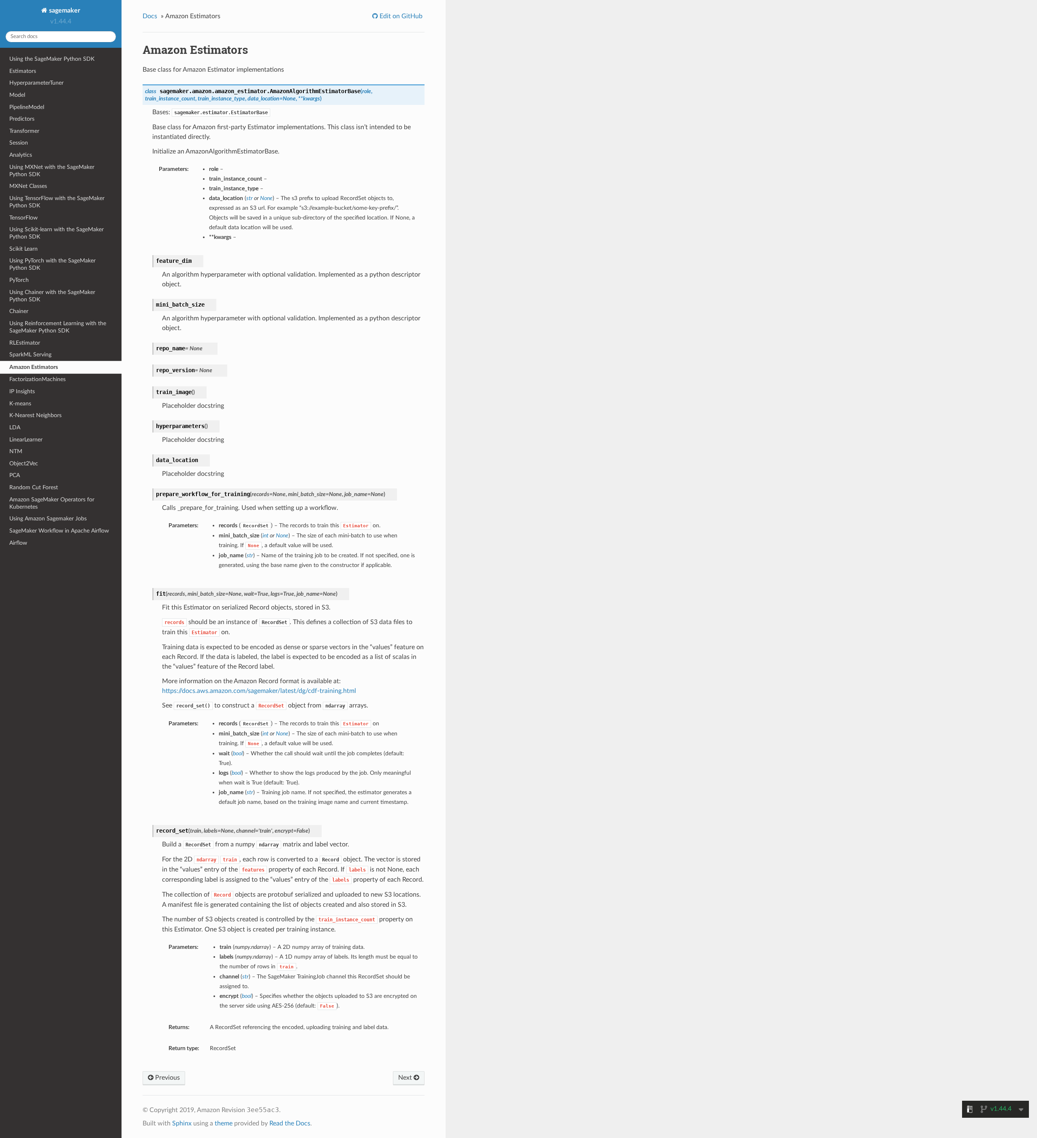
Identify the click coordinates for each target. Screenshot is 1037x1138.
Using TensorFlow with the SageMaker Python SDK (57, 202)
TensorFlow (23, 218)
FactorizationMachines (37, 379)
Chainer (18, 311)
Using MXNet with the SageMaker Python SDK (51, 170)
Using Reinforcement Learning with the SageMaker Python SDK (57, 327)
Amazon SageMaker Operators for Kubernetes (51, 503)
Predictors (21, 119)
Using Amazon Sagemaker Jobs (48, 519)
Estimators (22, 71)
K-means (20, 404)
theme (224, 1123)
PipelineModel (26, 107)
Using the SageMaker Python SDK (51, 59)
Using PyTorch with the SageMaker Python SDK (52, 264)
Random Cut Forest (33, 487)
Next (406, 1077)
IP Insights (22, 391)
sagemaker (63, 10)
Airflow (18, 543)
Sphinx (182, 1123)
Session (18, 143)
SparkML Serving (30, 355)
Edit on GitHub (400, 16)
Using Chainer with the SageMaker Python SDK (52, 296)
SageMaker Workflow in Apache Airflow (59, 531)
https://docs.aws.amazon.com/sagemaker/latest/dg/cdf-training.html (259, 691)
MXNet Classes (28, 186)
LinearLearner (26, 440)
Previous (167, 1077)
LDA (14, 427)
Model (17, 95)
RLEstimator (24, 343)
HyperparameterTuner (36, 83)
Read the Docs (289, 1123)
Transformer (24, 131)
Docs (150, 16)
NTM (15, 451)
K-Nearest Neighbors (35, 415)
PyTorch (19, 280)
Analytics (20, 155)
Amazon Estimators (33, 367)
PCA (14, 475)
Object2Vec (23, 463)
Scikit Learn (23, 249)
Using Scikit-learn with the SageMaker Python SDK (56, 233)
